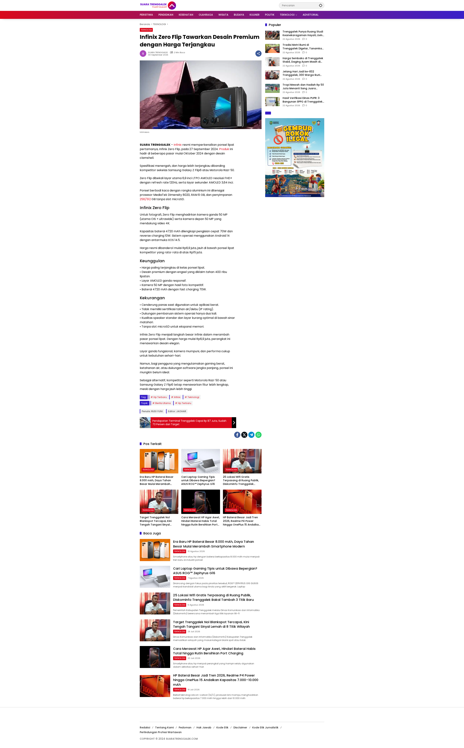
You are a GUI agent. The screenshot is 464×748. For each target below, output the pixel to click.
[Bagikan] (258, 53)
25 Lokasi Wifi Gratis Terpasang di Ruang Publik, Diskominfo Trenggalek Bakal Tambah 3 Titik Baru (241, 480)
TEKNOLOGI (146, 29)
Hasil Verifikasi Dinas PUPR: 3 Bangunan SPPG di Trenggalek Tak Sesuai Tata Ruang (302, 99)
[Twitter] (244, 435)
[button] (320, 5)
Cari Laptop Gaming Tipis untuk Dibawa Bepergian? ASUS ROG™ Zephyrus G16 (198, 480)
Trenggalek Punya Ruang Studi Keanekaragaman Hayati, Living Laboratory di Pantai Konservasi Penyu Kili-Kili (303, 33)
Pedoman (185, 727)
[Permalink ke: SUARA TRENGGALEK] (144, 53)
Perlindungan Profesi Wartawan (161, 732)
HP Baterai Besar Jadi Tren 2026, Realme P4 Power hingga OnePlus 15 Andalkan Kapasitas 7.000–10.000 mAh (241, 521)
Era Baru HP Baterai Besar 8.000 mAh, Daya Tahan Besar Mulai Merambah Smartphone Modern (156, 480)
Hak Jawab (203, 727)
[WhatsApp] (258, 435)
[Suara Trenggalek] (165, 5)
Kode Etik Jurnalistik (265, 727)
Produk (224, 149)
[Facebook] (237, 435)
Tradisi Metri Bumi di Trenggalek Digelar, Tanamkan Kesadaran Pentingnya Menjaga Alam (303, 46)
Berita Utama (163, 403)
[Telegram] (251, 435)
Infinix (178, 145)
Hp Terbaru (160, 397)
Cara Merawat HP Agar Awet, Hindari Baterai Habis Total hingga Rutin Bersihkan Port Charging (200, 521)
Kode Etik (222, 727)
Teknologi (193, 397)
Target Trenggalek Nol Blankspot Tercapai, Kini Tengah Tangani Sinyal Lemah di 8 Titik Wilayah (155, 521)
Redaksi (145, 727)
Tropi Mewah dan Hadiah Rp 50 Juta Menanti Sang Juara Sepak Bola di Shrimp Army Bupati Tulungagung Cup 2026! (303, 86)
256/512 (145, 199)
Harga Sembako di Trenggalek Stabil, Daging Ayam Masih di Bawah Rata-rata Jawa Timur (303, 60)
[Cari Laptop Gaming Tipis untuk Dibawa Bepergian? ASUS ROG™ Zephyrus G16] (200, 461)
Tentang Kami (164, 727)
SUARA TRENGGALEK (158, 53)
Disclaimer (240, 727)
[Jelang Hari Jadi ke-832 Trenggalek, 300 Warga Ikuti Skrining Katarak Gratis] (272, 74)
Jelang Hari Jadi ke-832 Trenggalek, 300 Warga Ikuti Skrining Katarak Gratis (301, 73)
